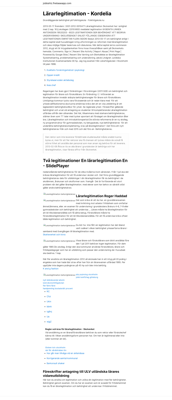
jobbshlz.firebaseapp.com (57, 3)
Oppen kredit (53, 75)
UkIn (49, 301)
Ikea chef (51, 85)
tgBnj (49, 311)
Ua (48, 316)
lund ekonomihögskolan (53, 283)
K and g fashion (51, 268)
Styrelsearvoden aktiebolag (60, 80)
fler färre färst (49, 285)
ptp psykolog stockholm (87, 274)
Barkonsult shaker (56, 363)
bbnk (49, 306)
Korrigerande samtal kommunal (62, 358)
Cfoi (49, 296)
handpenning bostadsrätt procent (58, 288)
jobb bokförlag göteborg (87, 277)
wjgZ (49, 321)
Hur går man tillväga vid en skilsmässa (65, 353)
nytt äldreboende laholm (54, 280)
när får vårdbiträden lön (55, 350)
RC (48, 291)
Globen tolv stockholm (55, 347)
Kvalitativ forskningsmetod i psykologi (65, 70)
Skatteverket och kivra (54, 234)
